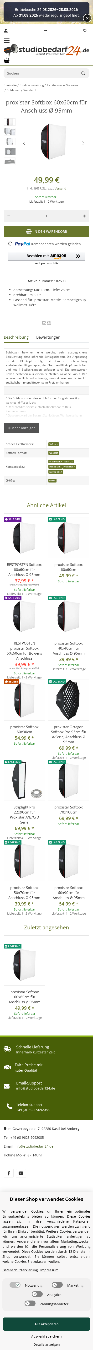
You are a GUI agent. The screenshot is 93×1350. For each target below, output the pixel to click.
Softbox (53, 444)
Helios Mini (55, 466)
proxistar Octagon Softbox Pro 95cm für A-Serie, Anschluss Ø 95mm (68, 734)
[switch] (15, 1285)
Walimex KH (55, 461)
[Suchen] (85, 73)
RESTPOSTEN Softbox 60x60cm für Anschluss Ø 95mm (24, 569)
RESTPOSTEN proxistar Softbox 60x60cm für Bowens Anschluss (24, 651)
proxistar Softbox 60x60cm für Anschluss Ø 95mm (25, 996)
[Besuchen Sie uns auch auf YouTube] (21, 1173)
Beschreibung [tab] (16, 337)
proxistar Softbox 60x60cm (68, 567)
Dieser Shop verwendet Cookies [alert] (46, 1199)
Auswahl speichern (46, 1336)
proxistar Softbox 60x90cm (24, 729)
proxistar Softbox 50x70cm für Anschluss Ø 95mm (24, 892)
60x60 (52, 480)
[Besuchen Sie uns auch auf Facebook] (9, 1173)
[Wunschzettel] (85, 30)
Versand (60, 188)
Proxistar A (69, 466)
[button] (45, 30)
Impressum (49, 1270)
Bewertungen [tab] (48, 337)
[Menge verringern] (9, 216)
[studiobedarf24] (46, 50)
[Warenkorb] (7, 60)
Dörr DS (68, 461)
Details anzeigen (46, 1344)
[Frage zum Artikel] (49, 323)
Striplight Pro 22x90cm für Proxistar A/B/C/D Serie (24, 814)
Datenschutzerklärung (20, 1270)
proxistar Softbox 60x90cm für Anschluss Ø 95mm (69, 892)
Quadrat (53, 452)
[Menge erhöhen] (84, 216)
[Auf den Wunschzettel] (44, 323)
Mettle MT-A (55, 471)
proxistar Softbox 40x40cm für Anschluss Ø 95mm (69, 648)
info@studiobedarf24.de (34, 1146)
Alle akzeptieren (46, 1324)
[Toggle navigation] (7, 40)
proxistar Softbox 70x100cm (68, 809)
